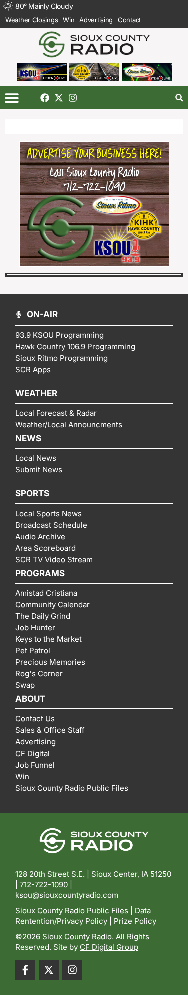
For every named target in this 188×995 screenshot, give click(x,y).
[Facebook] (44, 97)
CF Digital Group (109, 947)
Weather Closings (31, 20)
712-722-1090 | (46, 884)
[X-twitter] (58, 97)
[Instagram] (72, 97)
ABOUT (30, 699)
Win (68, 20)
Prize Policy (135, 921)
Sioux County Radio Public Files (71, 910)
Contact (129, 20)
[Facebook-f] (25, 970)
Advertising (96, 20)
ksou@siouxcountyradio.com (66, 895)
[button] (11, 97)
